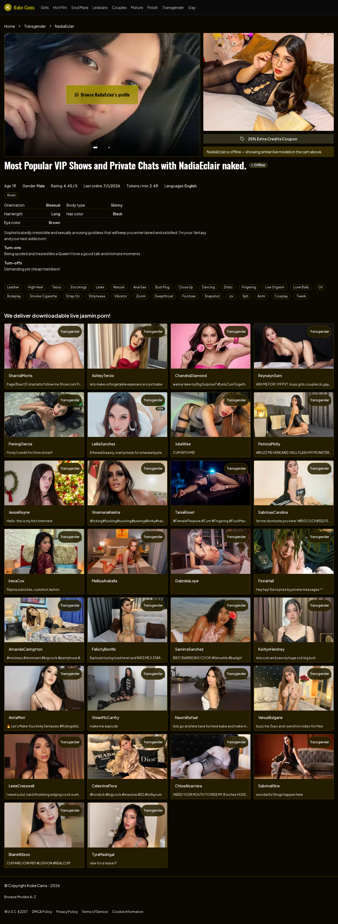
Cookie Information (127, 912)
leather (13, 287)
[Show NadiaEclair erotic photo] (95, 147)
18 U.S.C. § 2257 (16, 912)
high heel (35, 287)
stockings (79, 287)
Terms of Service (95, 912)
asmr (261, 296)
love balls (301, 287)
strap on (73, 296)
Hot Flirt (60, 7)
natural (118, 287)
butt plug (162, 287)
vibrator (120, 296)
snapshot (212, 296)
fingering (249, 287)
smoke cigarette (43, 296)
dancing (208, 287)
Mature (137, 7)
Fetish (152, 7)
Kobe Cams (20, 7)
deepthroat (164, 296)
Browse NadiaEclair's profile (107, 96)
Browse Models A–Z (20, 897)
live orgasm (274, 287)
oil (320, 287)
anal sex (139, 287)
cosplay (281, 296)
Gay (192, 7)
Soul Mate (79, 7)
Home (9, 26)
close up (186, 287)
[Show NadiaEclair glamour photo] (109, 147)
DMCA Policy (42, 912)
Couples (119, 7)
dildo (228, 287)
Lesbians (100, 7)
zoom (141, 296)
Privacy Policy (67, 912)
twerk (301, 296)
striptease (97, 296)
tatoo (57, 287)
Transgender (173, 7)
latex (100, 287)
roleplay (14, 296)
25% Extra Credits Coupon (275, 140)
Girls (45, 7)
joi (231, 296)
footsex (189, 296)
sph (245, 296)
